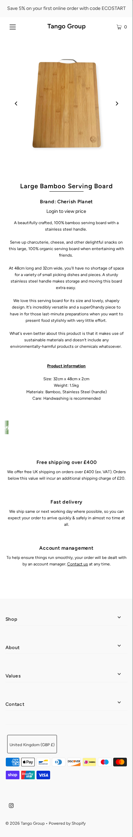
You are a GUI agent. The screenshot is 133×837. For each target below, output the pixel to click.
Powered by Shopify (67, 823)
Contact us (77, 564)
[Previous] (16, 103)
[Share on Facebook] (5, 427)
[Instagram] (11, 806)
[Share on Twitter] (6, 427)
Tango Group (66, 26)
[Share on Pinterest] (7, 427)
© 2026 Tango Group (25, 823)
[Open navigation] (21, 26)
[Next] (116, 103)
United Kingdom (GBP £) (32, 744)
